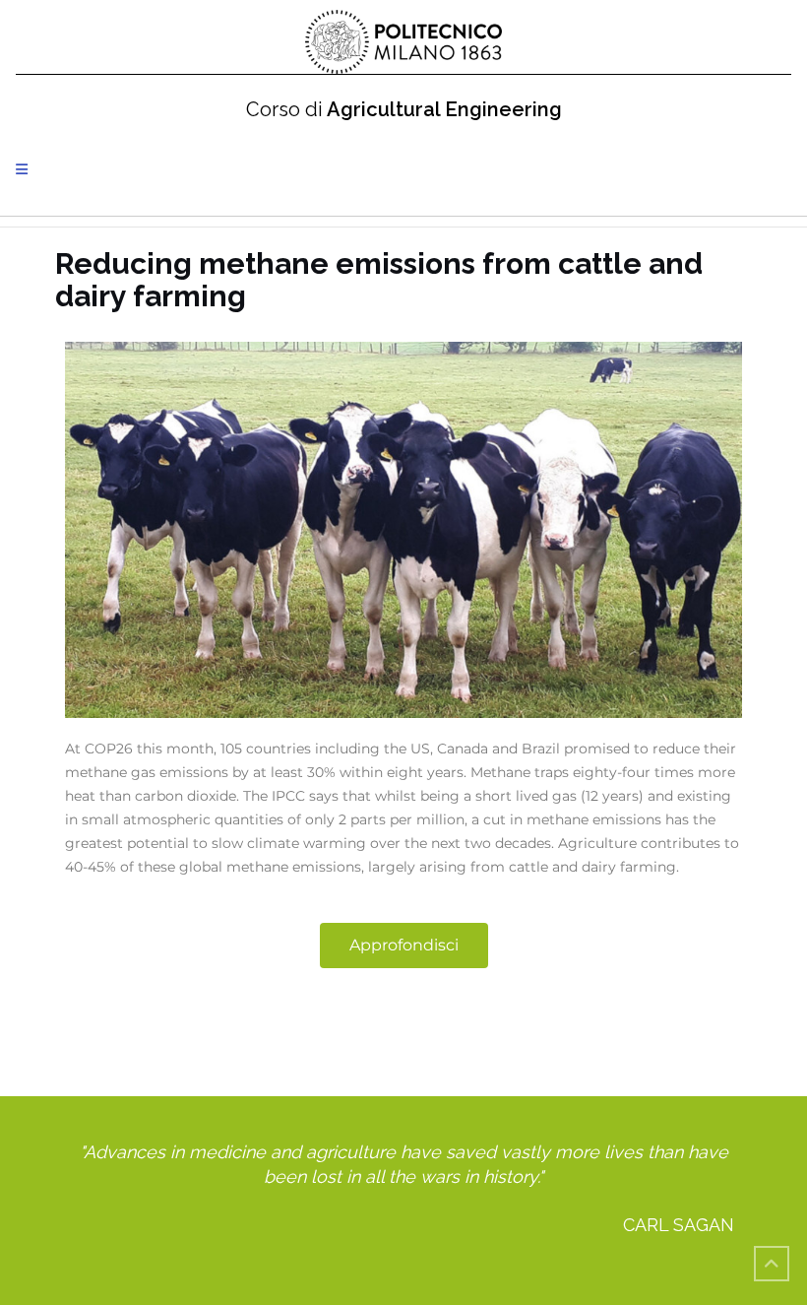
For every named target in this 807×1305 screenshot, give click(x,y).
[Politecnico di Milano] (403, 42)
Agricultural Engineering (404, 109)
